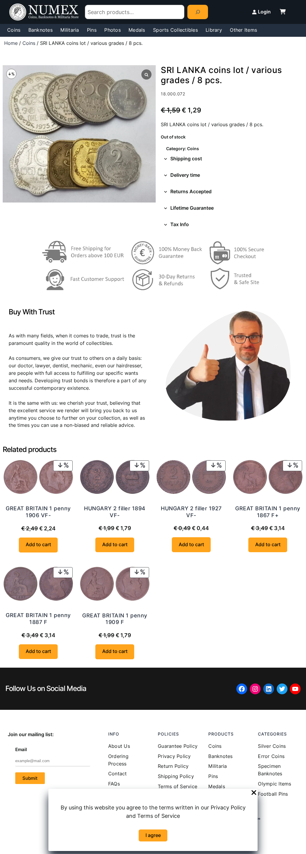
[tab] (232, 159)
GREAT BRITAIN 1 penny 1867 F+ (267, 511)
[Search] (197, 12)
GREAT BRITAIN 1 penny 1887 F (38, 618)
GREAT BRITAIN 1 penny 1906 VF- (38, 511)
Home (11, 43)
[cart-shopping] (282, 11)
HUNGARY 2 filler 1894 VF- (115, 511)
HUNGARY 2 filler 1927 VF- (191, 511)
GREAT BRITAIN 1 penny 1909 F (114, 618)
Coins (28, 43)
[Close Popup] (254, 793)
